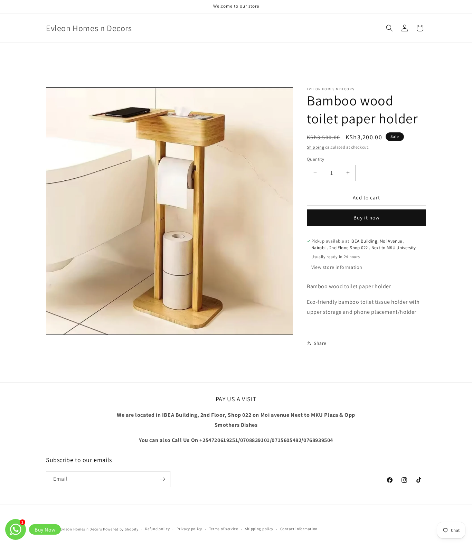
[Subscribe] (162, 479)
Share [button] (320, 343)
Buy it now (366, 217)
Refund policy (157, 528)
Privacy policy (189, 528)
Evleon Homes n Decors (81, 529)
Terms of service (223, 528)
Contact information (299, 528)
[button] (389, 28)
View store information (336, 267)
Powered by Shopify (121, 529)
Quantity (315, 159)
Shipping (315, 147)
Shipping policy (259, 528)
